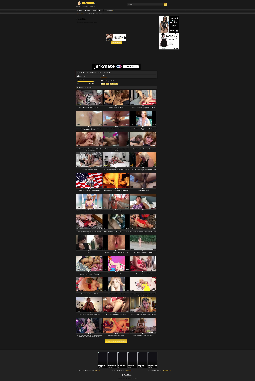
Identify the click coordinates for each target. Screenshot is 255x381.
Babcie (82, 13)
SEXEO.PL (97, 370)
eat (108, 83)
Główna (80, 10)
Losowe (94, 10)
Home (78, 13)
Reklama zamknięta (116, 42)
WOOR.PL (128, 370)
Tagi (101, 10)
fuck (112, 83)
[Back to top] (250, 377)
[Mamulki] (87, 3)
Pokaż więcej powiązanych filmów (116, 341)
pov (116, 83)
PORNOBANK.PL (167, 370)
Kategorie (88, 10)
